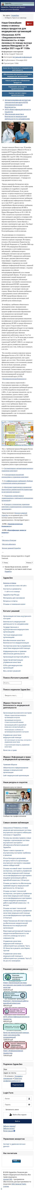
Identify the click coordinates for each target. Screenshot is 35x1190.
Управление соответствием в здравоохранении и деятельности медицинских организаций (17, 498)
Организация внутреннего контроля (17, 713)
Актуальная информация (22, 57)
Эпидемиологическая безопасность (14, 379)
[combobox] (13, 695)
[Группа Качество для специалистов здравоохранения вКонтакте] (17, 809)
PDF (30, 23)
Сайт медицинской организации (16, 775)
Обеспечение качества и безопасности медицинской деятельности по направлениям (17, 116)
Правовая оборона (10, 764)
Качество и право (10, 750)
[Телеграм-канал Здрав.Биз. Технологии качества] (17, 795)
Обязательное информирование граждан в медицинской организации (15, 770)
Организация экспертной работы (16, 657)
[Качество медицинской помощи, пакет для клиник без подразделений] (15, 1027)
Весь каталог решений (12, 671)
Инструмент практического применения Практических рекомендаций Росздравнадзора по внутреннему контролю (17, 489)
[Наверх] (31, 1186)
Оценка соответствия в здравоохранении (17, 94)
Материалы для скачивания (14, 598)
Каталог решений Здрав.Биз (11, 548)
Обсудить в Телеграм (9, 540)
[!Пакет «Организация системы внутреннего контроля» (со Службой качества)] (15, 977)
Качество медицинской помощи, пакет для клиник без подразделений (16, 1034)
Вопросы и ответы (10, 601)
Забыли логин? (9, 1128)
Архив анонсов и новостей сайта (15, 586)
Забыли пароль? (9, 1126)
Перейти (8, 571)
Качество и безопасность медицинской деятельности (17, 69)
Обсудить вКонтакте (9, 544)
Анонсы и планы (9, 583)
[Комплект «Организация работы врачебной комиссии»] (15, 995)
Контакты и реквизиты (12, 589)
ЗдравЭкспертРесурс (11, 595)
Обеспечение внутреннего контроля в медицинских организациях (17, 75)
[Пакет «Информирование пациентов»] (15, 1045)
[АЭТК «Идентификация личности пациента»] (15, 1011)
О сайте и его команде (12, 591)
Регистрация (8, 1131)
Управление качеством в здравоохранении (17, 88)
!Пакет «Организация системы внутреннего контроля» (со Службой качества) (17, 985)
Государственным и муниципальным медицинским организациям (16, 629)
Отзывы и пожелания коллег (14, 604)
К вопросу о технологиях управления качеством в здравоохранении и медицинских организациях (17, 506)
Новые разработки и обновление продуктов (17, 81)
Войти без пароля (19, 1115)
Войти (17, 1121)
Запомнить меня (12, 1109)
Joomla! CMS (7, 1179)
